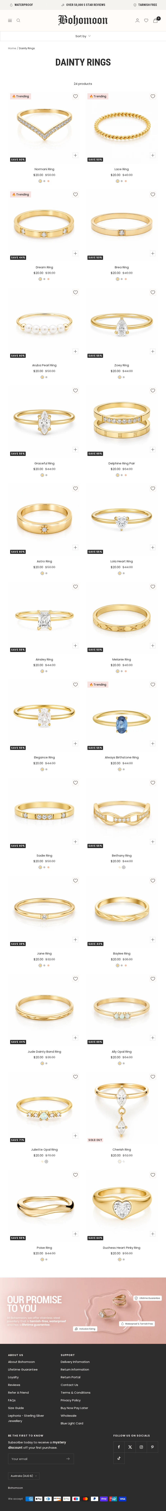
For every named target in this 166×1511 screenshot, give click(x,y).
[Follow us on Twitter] (130, 1447)
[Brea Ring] (121, 225)
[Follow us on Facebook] (119, 1447)
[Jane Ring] (44, 912)
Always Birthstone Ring (122, 757)
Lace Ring (122, 169)
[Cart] (155, 20)
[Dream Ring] (44, 225)
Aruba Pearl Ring (44, 365)
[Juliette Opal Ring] (44, 1108)
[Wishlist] (146, 20)
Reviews (14, 1385)
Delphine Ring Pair (122, 463)
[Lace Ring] (121, 127)
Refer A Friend (18, 1392)
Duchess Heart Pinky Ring (121, 1248)
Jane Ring (44, 953)
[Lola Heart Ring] (121, 519)
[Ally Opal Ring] (121, 1010)
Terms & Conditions (75, 1392)
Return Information (75, 1369)
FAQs (12, 1400)
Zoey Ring (121, 365)
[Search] (18, 20)
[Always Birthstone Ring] (121, 716)
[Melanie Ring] (121, 618)
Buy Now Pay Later (74, 1408)
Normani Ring (44, 169)
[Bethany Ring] (121, 814)
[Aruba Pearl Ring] (44, 323)
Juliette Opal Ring (44, 1149)
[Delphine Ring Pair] (121, 421)
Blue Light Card (72, 1423)
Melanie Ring (121, 659)
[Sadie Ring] (44, 814)
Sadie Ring (44, 855)
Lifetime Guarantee (23, 1369)
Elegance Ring (44, 757)
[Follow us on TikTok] (119, 1458)
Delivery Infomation (75, 1362)
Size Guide (16, 1408)
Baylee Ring (121, 953)
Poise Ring (44, 1248)
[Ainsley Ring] (44, 618)
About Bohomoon (21, 1362)
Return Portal (70, 1377)
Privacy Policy (71, 1400)
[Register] (68, 1458)
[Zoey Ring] (121, 323)
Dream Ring (44, 267)
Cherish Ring (122, 1149)
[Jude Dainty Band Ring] (44, 1010)
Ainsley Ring (44, 659)
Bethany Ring (122, 855)
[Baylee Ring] (121, 912)
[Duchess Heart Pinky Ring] (121, 1206)
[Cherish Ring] (121, 1108)
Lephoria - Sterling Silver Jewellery (26, 1418)
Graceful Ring (44, 463)
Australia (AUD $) (22, 1476)
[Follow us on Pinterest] (152, 1447)
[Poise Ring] (44, 1206)
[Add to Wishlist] (75, 96)
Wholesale (69, 1415)
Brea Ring (122, 267)
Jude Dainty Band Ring (44, 1051)
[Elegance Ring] (44, 716)
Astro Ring (44, 561)
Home (12, 48)
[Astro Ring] (44, 519)
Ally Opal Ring (122, 1051)
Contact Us (69, 1385)
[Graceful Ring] (44, 421)
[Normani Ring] (44, 127)
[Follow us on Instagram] (141, 1447)
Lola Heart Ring (122, 561)
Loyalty (13, 1377)
